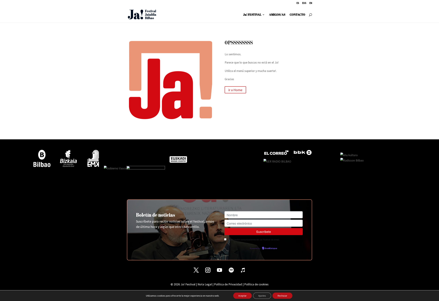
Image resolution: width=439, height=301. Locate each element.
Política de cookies (256, 284)
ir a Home (235, 90)
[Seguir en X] (196, 270)
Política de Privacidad (228, 284)
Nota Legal (205, 284)
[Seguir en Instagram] (208, 270)
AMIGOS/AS (277, 14)
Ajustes (262, 295)
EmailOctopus (271, 248)
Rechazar (282, 295)
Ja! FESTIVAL (252, 14)
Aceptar (242, 295)
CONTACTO (297, 14)
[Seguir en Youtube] (219, 270)
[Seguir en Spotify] (231, 270)
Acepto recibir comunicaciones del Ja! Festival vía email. (253, 239)
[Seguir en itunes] (243, 270)
